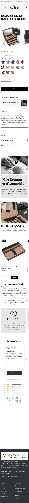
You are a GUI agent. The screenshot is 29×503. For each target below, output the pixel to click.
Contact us (18, 483)
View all (14, 277)
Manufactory (4, 496)
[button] (4, 51)
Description (4, 111)
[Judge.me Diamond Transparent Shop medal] (18, 400)
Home (2, 483)
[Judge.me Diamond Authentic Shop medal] (10, 400)
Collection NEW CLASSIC (7, 140)
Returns (17, 486)
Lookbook (3, 493)
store (2, 486)
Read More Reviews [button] (14, 373)
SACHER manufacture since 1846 (21, 1)
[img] (12, 347)
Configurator (4, 488)
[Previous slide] (2, 359)
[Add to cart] (3, 103)
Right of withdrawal (20, 488)
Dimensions (4, 130)
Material (3, 135)
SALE (2, 499)
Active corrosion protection (8, 145)
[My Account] (23, 7)
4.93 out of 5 (19, 379)
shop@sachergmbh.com (12, 476)
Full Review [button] (8, 367)
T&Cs (16, 498)
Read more (4, 124)
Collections (4, 491)
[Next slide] (26, 359)
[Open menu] (1, 7)
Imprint (17, 495)
